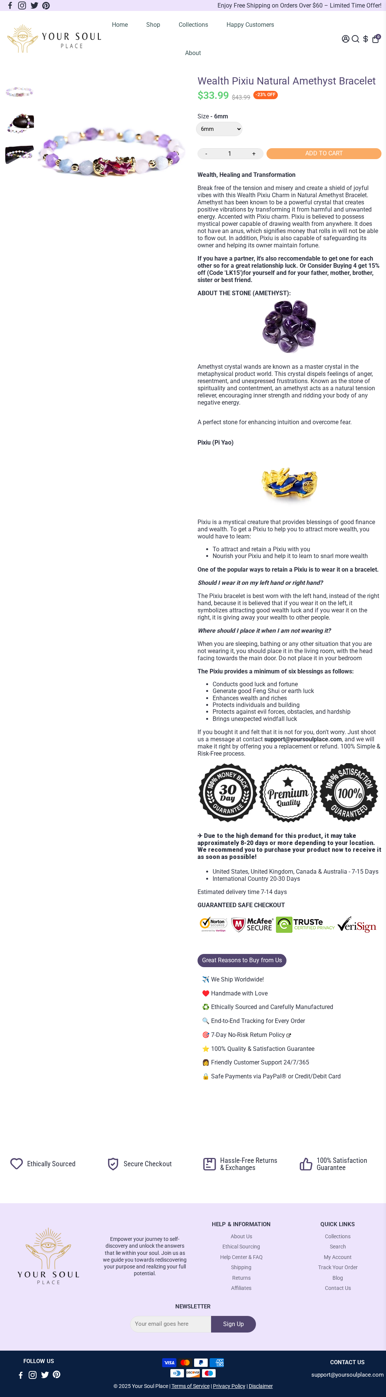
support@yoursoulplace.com (347, 1375)
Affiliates (241, 1288)
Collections (193, 24)
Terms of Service (191, 1386)
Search (338, 1247)
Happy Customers (250, 24)
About (193, 53)
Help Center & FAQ (241, 1257)
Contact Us (338, 1288)
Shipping (241, 1267)
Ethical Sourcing (241, 1247)
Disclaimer (261, 1386)
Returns (241, 1278)
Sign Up (233, 1324)
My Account (338, 1257)
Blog (337, 1278)
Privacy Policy (229, 1386)
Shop (153, 24)
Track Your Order (338, 1267)
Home (120, 24)
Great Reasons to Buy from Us (242, 960)
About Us (241, 1236)
